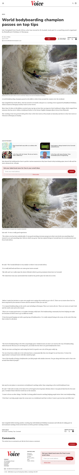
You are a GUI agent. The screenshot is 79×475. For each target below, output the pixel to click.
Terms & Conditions (30, 454)
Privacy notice (36, 174)
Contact (29, 456)
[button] (3, 3)
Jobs (28, 459)
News (3, 14)
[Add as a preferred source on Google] (61, 38)
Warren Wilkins (7, 37)
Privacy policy (30, 458)
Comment (72, 444)
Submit (72, 171)
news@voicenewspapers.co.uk (14, 468)
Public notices (30, 461)
